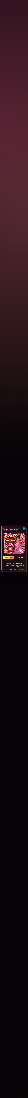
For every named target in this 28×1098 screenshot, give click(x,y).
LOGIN (19, 557)
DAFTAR (8, 557)
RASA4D (11, 569)
